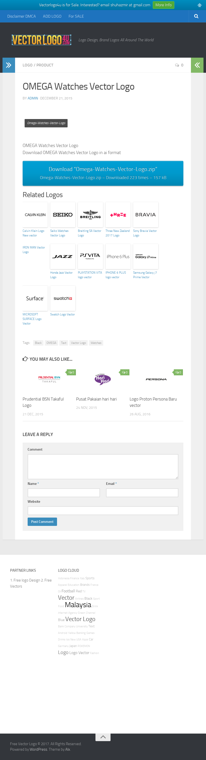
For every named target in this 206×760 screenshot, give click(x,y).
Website (34, 501)
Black (38, 343)
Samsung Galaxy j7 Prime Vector (145, 275)
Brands (85, 585)
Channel (90, 612)
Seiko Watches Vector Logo (59, 233)
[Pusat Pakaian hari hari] (102, 379)
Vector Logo (78, 343)
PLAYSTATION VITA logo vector (90, 275)
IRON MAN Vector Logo (34, 250)
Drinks (61, 639)
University (82, 626)
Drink (95, 606)
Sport (96, 598)
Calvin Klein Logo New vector (33, 233)
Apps (85, 639)
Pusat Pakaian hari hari (96, 399)
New (73, 639)
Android (62, 633)
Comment (35, 449)
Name (33, 484)
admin (33, 98)
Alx (67, 749)
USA (78, 639)
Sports (89, 578)
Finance (74, 578)
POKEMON (84, 646)
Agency (72, 612)
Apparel (62, 585)
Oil (59, 591)
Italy (82, 578)
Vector (66, 597)
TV (83, 591)
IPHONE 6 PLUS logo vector (116, 275)
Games (90, 633)
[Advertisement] (114, 116)
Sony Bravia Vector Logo (145, 233)
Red (79, 591)
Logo (28, 65)
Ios (68, 639)
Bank (61, 626)
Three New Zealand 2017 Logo (118, 233)
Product (44, 65)
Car (91, 639)
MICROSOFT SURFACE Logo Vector (32, 319)
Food (61, 606)
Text (63, 343)
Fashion (94, 653)
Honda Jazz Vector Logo (61, 275)
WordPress (38, 749)
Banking (81, 633)
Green (81, 612)
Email (111, 484)
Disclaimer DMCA (21, 16)
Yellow (72, 633)
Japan (73, 646)
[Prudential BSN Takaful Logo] (49, 379)
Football (68, 591)
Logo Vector (79, 652)
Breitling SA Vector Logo (89, 233)
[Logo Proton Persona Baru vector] (156, 379)
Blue (61, 620)
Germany (63, 646)
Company (70, 626)
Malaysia (78, 604)
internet (63, 612)
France (94, 585)
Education (73, 585)
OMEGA (51, 343)
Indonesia (63, 578)
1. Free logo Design (25, 580)
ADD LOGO (52, 16)
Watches (96, 343)
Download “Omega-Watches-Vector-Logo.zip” (103, 173)
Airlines (79, 598)
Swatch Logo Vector (62, 314)
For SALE (76, 16)
